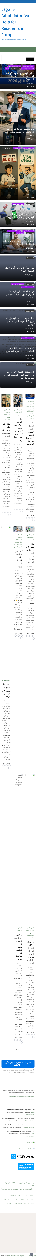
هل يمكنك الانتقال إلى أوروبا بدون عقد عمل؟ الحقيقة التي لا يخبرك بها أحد (19, 374)
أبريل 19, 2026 (29, 301)
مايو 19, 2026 (29, 221)
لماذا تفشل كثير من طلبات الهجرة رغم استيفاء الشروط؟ (19, 216)
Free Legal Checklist (15, 1097)
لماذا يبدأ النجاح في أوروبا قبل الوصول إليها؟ (19, 269)
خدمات (32, 418)
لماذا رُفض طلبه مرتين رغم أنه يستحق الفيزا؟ (19, 189)
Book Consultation (28, 1121)
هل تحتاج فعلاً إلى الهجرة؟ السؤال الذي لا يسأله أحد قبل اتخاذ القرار (20, 294)
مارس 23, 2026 (29, 355)
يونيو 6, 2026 (29, 194)
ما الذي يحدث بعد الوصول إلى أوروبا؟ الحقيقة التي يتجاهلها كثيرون (19, 321)
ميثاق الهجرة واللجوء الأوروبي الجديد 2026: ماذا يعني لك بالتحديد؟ (19, 76)
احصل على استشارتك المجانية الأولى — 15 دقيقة (18, 1063)
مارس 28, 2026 (28, 328)
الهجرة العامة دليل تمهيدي (14, 231)
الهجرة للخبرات (30, 204)
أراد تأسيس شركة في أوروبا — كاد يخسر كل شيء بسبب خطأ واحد (19, 131)
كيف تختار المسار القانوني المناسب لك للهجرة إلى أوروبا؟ (19, 349)
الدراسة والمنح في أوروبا (14, 66)
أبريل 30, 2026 (29, 275)
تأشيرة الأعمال (30, 93)
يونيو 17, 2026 (29, 83)
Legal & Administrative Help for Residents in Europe (15, 22)
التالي (15, 1050)
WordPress (12, 1256)
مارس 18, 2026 (29, 382)
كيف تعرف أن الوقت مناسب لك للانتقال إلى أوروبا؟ (18, 242)
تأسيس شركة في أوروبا (18, 93)
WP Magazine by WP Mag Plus (26, 1256)
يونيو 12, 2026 (29, 139)
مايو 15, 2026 (29, 248)
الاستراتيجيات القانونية (28, 66)
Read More (30, 86)
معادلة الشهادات (7, 148)
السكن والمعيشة (30, 311)
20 (18, 1050)
